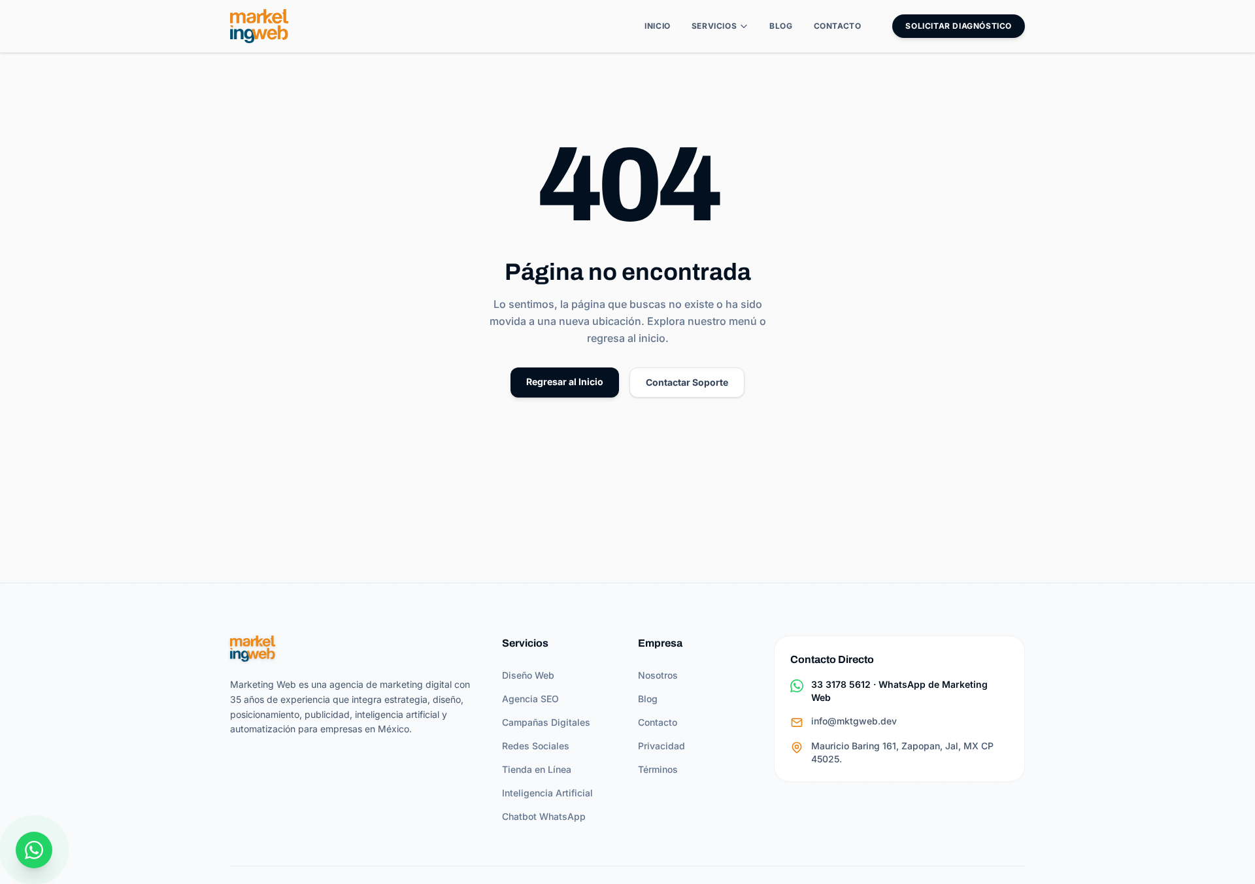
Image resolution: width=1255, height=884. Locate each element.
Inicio (657, 26)
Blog (780, 26)
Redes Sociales (535, 745)
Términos (658, 769)
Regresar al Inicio (564, 381)
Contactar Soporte (687, 382)
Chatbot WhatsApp (544, 816)
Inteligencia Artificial (547, 792)
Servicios (714, 26)
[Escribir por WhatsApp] (34, 850)
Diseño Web (528, 675)
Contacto (838, 26)
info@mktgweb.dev (854, 720)
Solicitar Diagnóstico (958, 26)
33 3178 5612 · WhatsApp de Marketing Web (899, 691)
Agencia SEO (530, 698)
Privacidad (661, 745)
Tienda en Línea (536, 769)
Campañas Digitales (546, 722)
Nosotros (658, 675)
